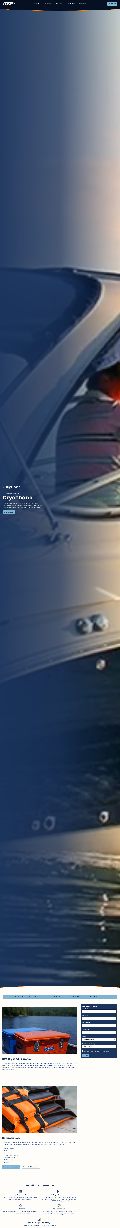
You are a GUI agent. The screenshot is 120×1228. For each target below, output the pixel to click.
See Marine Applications (11, 1167)
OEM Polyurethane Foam (12, 493)
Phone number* (86, 1022)
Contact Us (112, 4)
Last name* (85, 1015)
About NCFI (70, 4)
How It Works (19, 997)
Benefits (46, 997)
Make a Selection (88, 1047)
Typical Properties (79, 997)
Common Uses (33, 997)
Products (36, 4)
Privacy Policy (106, 1051)
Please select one (88, 1039)
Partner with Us (83, 4)
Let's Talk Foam (9, 512)
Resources (59, 4)
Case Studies (94, 997)
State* (84, 1036)
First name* (85, 1008)
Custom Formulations (61, 997)
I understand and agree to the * (97, 1051)
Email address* (86, 1029)
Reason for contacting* (88, 1044)
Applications (47, 4)
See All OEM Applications (31, 1167)
